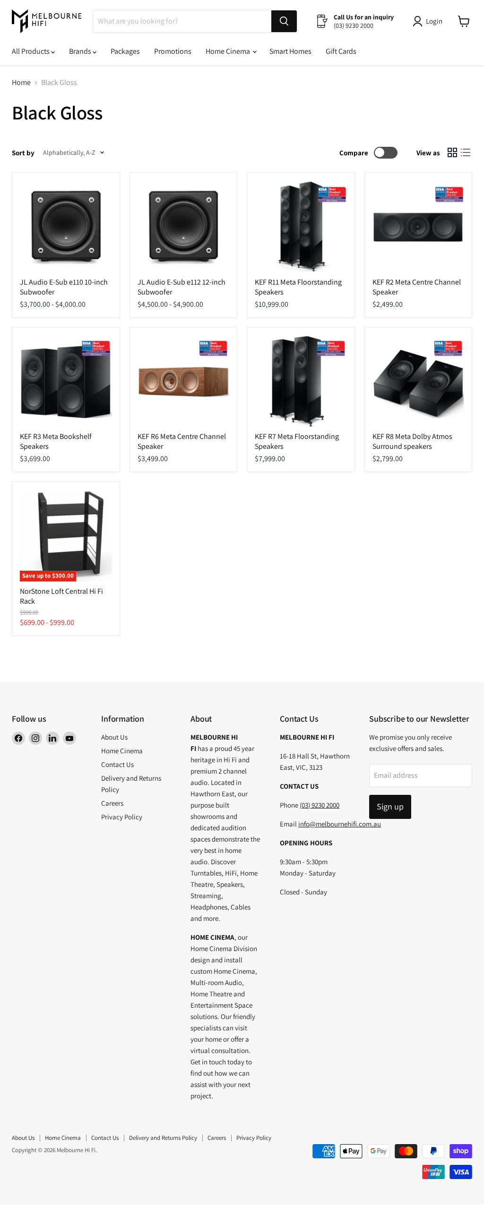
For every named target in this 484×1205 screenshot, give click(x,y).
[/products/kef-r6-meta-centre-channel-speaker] (184, 381)
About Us (114, 737)
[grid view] (452, 152)
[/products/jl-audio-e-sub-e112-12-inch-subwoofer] (184, 226)
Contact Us (117, 764)
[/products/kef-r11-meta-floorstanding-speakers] (301, 226)
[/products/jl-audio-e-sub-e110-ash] (66, 226)
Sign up (390, 806)
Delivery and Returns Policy (163, 1138)
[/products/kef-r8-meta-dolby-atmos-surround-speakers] (418, 381)
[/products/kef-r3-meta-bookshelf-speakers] (66, 381)
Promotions (172, 51)
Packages (125, 51)
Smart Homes (290, 51)
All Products (31, 51)
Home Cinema (228, 51)
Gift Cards (341, 51)
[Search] (284, 21)
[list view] (465, 152)
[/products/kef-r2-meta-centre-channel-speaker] (418, 226)
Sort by (23, 153)
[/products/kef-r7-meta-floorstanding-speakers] (301, 381)
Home (21, 82)
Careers (112, 803)
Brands (81, 51)
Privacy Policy (121, 816)
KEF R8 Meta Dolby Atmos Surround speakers (412, 441)
